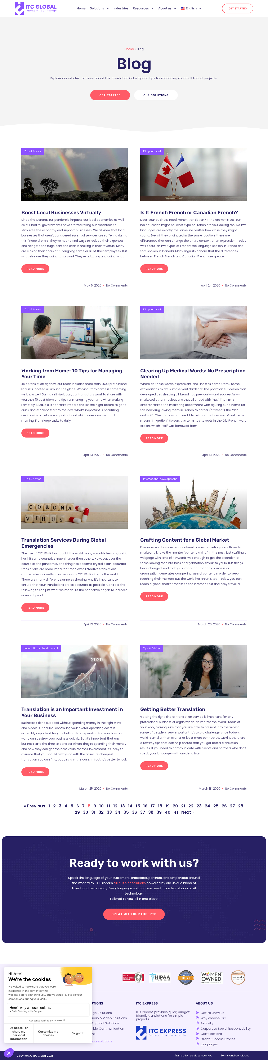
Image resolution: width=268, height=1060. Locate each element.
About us (164, 8)
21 (183, 806)
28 (240, 806)
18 (160, 806)
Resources (141, 8)
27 (232, 806)
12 (115, 806)
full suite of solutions (130, 883)
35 (126, 812)
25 (216, 806)
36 (134, 812)
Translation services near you (193, 1055)
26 (224, 806)
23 (199, 806)
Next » (187, 812)
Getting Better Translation (172, 709)
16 (145, 806)
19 (167, 806)
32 (101, 812)
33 (109, 812)
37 (142, 812)
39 (159, 812)
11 (108, 806)
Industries (121, 8)
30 (85, 812)
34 (117, 812)
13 (123, 806)
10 (101, 806)
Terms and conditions (235, 1055)
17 (153, 806)
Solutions (97, 8)
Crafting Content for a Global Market (184, 540)
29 (77, 812)
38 (150, 812)
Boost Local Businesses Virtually (61, 213)
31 (93, 812)
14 (130, 806)
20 (175, 806)
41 (176, 812)
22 (190, 806)
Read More (35, 268)
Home (81, 8)
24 (207, 806)
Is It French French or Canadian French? (189, 213)
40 (167, 812)
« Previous (34, 806)
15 (138, 806)
